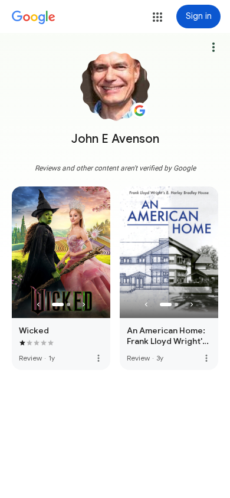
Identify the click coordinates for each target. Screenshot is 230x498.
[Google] (33, 18)
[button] (157, 17)
